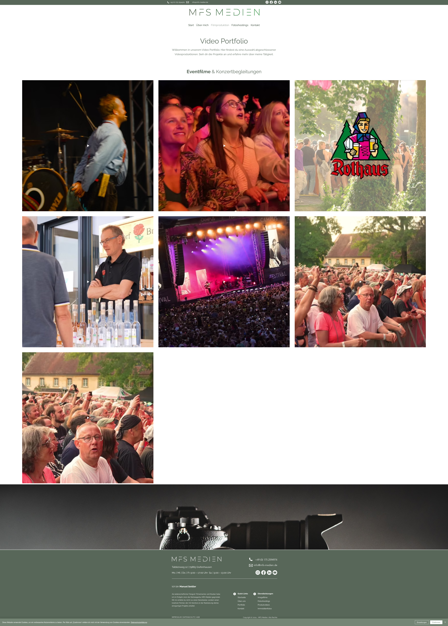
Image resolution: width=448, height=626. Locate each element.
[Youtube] (279, 2)
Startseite (242, 597)
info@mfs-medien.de (200, 2)
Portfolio (241, 605)
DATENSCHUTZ (189, 617)
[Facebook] (271, 2)
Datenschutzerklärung (139, 622)
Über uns (242, 601)
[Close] (445, 622)
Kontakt (241, 608)
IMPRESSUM (177, 617)
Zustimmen (436, 622)
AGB (198, 617)
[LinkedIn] (275, 2)
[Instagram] (267, 2)
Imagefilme (262, 597)
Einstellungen (422, 622)
